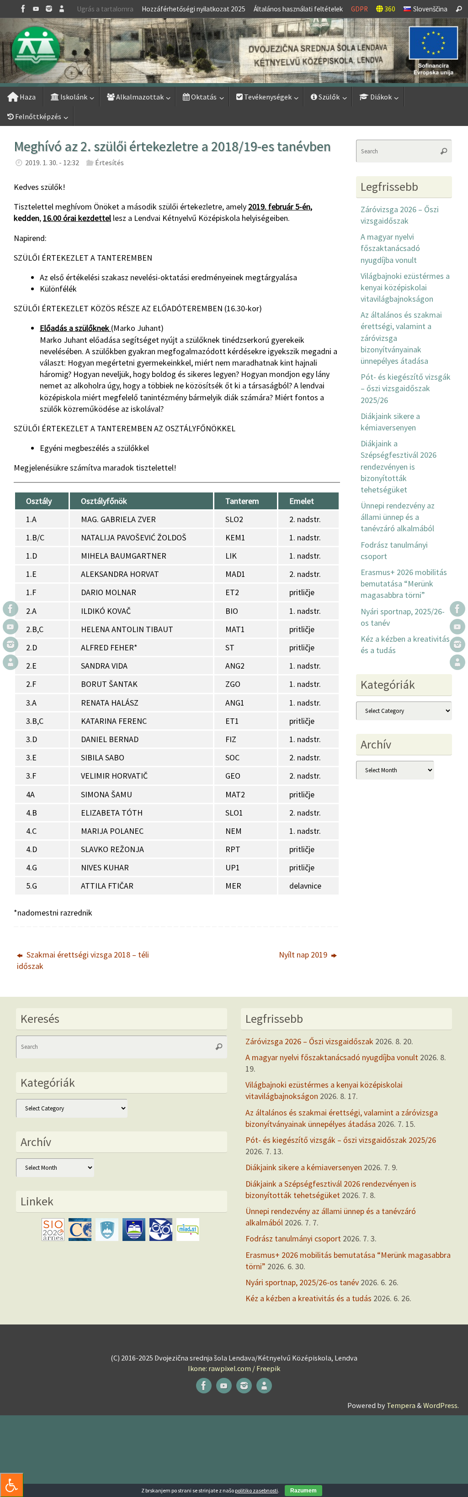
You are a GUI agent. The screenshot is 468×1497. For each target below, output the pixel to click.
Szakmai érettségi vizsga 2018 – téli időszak (83, 960)
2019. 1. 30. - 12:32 (52, 162)
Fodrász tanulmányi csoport (293, 1238)
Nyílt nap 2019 (304, 954)
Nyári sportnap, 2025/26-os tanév (302, 1282)
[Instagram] (49, 8)
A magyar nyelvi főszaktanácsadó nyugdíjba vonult (390, 248)
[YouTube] (36, 8)
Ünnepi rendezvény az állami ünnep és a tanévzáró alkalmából (398, 517)
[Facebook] (23, 8)
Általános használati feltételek (298, 9)
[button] (234, 50)
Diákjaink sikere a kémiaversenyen (303, 1167)
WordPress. (441, 1405)
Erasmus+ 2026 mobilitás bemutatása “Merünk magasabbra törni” (404, 583)
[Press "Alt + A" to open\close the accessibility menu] (11, 1485)
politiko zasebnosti (256, 1490)
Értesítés (109, 162)
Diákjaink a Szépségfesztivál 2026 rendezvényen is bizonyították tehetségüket (398, 466)
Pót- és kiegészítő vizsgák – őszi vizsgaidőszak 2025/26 (406, 388)
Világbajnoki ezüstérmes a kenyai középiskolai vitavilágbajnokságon (405, 287)
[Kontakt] (61, 8)
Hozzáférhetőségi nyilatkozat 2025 (193, 9)
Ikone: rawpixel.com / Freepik (234, 1368)
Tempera (401, 1405)
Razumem (303, 1490)
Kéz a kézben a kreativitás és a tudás (308, 1298)
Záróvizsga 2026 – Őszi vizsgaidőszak (309, 1041)
